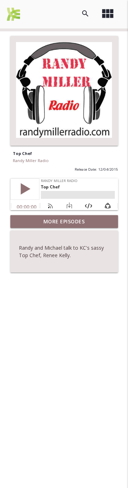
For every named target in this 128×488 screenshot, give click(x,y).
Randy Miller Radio (31, 160)
